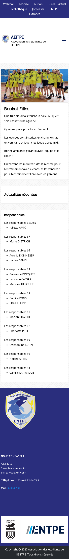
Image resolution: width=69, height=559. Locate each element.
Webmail (8, 4)
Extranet (34, 14)
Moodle (24, 4)
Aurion (38, 4)
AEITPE (17, 37)
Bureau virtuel (57, 4)
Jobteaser (38, 9)
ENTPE (54, 9)
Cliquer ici (14, 487)
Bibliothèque (19, 9)
